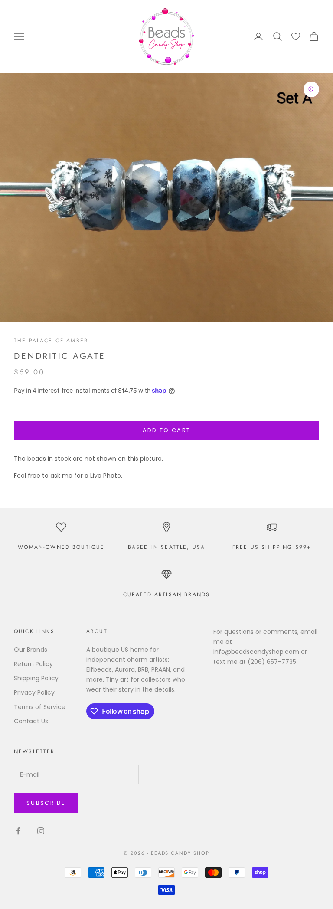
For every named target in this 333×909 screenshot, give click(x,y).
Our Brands (30, 649)
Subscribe (45, 803)
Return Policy (33, 664)
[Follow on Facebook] (18, 831)
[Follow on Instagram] (40, 831)
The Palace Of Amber (51, 341)
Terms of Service (39, 706)
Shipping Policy (36, 678)
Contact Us (31, 721)
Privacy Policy (34, 692)
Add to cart (167, 430)
